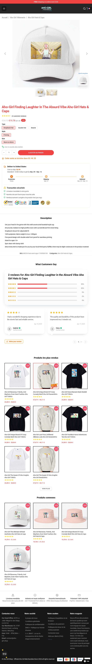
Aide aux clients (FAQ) (55, 636)
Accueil (5, 17)
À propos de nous (31, 618)
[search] (84, 8)
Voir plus (46, 488)
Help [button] (88, 661)
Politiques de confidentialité (34, 624)
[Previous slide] (5, 53)
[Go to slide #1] (40, 92)
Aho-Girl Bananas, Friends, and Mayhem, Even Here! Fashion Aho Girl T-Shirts (16, 394)
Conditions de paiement (56, 624)
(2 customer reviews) (19, 116)
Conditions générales (32, 621)
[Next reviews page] (85, 342)
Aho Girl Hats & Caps (36, 17)
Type (3, 124)
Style (3, 131)
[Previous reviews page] (75, 342)
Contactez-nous (53, 633)
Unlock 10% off (5, 654)
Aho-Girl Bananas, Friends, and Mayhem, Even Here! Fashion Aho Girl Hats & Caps (44, 534)
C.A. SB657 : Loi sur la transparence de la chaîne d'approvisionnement (34, 636)
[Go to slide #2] (51, 92)
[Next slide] (86, 53)
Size (3, 138)
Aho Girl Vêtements (17, 17)
